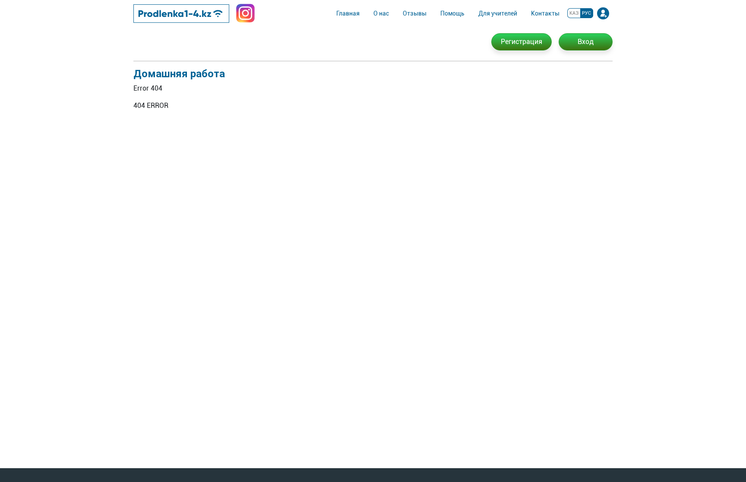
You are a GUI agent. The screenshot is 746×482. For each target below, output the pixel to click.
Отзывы (415, 13)
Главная (348, 13)
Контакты (545, 13)
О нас (381, 13)
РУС (586, 13)
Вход (586, 42)
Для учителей (497, 13)
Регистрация (521, 42)
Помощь (452, 13)
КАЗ (573, 13)
